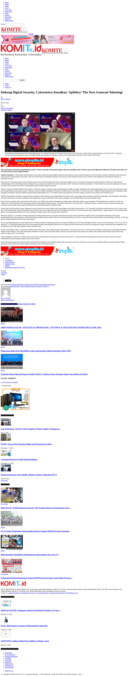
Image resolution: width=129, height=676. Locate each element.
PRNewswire (9, 21)
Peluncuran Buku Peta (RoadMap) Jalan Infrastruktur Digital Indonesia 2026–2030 (36, 351)
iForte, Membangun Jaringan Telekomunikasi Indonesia (24, 626)
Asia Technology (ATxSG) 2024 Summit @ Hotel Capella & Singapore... (31, 429)
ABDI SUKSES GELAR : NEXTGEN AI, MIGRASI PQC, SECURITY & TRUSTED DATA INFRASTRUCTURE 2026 (51, 327)
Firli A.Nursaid (5, 99)
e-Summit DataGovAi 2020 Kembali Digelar (19, 459)
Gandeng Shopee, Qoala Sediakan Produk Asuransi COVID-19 (28, 286)
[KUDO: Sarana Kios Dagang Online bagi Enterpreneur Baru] (6, 440)
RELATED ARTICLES (9, 304)
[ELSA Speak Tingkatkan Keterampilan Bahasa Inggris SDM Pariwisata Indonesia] (12, 525)
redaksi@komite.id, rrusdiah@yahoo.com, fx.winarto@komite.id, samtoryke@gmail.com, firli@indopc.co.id (43, 593)
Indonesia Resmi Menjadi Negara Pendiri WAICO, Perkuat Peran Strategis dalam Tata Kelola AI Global (44, 374)
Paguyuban (8, 11)
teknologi (9, 665)
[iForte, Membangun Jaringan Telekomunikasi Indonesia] (6, 622)
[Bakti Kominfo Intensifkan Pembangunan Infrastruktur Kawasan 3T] (12, 549)
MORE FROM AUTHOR (26, 304)
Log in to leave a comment (9, 382)
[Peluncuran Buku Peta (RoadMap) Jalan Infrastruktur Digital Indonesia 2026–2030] (12, 345)
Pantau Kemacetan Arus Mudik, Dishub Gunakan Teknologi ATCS (29, 475)
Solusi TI (8, 19)
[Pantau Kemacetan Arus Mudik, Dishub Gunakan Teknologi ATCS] (6, 471)
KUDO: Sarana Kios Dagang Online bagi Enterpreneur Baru (26, 444)
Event (8, 658)
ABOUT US (9, 671)
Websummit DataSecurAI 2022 (15, 267)
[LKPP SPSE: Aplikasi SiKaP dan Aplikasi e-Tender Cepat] (6, 637)
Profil (6, 13)
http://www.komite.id (7, 300)
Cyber (7, 8)
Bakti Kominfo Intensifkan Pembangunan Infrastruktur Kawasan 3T (29, 555)
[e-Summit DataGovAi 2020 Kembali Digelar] (6, 455)
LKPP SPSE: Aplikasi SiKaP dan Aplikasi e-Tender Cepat (25, 641)
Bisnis (7, 6)
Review (7, 15)
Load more (4, 480)
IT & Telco (8, 10)
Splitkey (7, 265)
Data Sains (8, 17)
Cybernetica (8, 260)
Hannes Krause (10, 264)
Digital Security (10, 262)
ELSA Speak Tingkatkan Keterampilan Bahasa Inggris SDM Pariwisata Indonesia (35, 531)
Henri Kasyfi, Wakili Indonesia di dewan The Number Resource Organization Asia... (36, 508)
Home (7, 2)
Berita (7, 4)
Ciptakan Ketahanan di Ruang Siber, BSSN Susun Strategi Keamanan (33, 284)
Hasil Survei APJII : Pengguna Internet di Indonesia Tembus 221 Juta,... (31, 610)
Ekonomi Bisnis (11, 656)
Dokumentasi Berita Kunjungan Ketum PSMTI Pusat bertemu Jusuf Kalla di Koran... (36, 578)
